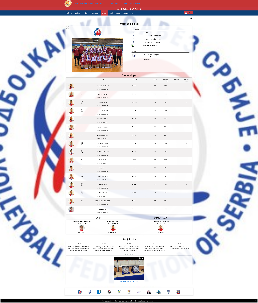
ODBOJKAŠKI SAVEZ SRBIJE (87, 3)
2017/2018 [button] (113, 3)
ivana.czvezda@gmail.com (151, 42)
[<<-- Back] (67, 27)
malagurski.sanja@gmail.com (152, 39)
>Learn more (150, 301)
